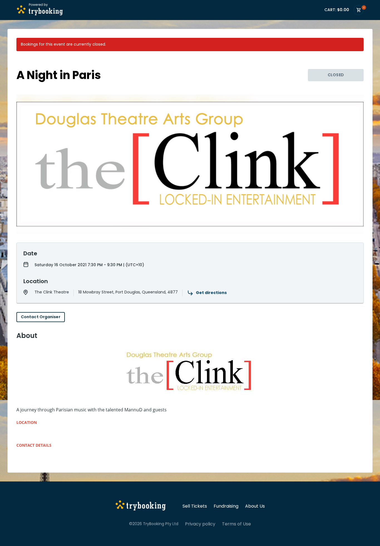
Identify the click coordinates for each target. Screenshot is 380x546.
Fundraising (226, 506)
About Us (255, 506)
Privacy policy (200, 524)
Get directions (211, 292)
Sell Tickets (194, 506)
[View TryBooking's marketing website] (140, 506)
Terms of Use (236, 524)
